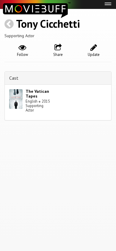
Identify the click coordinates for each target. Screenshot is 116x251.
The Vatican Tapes (37, 94)
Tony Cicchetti (48, 24)
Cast (13, 78)
